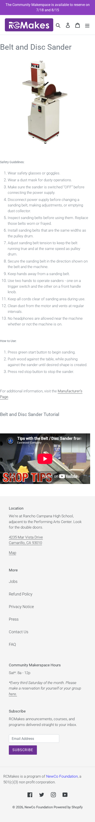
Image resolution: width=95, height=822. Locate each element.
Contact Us (18, 631)
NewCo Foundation (62, 776)
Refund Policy (20, 594)
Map (12, 552)
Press (14, 619)
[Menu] (87, 25)
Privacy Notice (21, 606)
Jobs (13, 581)
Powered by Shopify (68, 807)
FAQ (12, 644)
